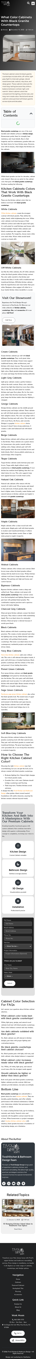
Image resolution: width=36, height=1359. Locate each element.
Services (7, 942)
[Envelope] (13, 1183)
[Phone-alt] (18, 1183)
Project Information (10, 950)
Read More (18, 1229)
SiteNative (26, 1357)
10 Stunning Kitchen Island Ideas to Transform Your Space (18, 1225)
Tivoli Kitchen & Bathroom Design (19, 1352)
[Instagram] (8, 1183)
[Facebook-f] (4, 1183)
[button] (33, 3)
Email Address (9, 928)
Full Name (7, 920)
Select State (8, 972)
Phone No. (7, 935)
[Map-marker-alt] (23, 1183)
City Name (8, 965)
